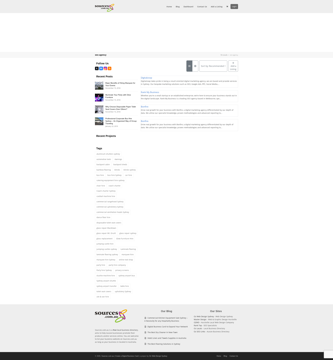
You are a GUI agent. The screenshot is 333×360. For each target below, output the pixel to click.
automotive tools (104, 159)
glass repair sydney (127, 233)
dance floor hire (103, 217)
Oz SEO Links (199, 331)
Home (219, 356)
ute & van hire (103, 296)
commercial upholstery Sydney (110, 207)
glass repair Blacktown (106, 228)
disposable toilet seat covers (109, 222)
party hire (101, 265)
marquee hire (128, 254)
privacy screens (122, 270)
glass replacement (105, 238)
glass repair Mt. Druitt (106, 233)
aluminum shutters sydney (108, 154)
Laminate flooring (128, 249)
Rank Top (198, 325)
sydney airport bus (127, 275)
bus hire (100, 175)
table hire (124, 286)
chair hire (101, 185)
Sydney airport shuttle (106, 281)
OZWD (196, 322)
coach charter (115, 185)
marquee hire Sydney (106, 259)
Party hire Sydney (104, 270)
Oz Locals (198, 328)
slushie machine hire (106, 275)
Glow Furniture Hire (124, 238)
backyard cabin (103, 164)
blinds (117, 170)
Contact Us (234, 356)
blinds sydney (130, 170)
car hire (128, 175)
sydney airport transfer (107, 286)
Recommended (212, 66)
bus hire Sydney (114, 175)
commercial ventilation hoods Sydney (113, 212)
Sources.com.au (107, 356)
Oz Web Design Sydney (204, 316)
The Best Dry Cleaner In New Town (163, 332)
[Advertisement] (166, 32)
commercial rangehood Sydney (110, 201)
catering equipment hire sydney (110, 180)
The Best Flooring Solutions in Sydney (164, 344)
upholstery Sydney (123, 291)
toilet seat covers (104, 291)
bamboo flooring (104, 170)
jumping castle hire (105, 244)
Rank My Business (150, 92)
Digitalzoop (146, 77)
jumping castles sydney (107, 249)
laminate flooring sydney (107, 254)
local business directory (127, 330)
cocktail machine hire (106, 196)
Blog (225, 356)
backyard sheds (120, 164)
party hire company (117, 265)
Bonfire (144, 106)
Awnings (118, 159)
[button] (227, 6)
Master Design (200, 319)
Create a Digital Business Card (126, 356)
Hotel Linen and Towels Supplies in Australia (167, 338)
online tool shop (126, 259)
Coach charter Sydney (106, 191)
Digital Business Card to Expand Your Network (168, 326)
